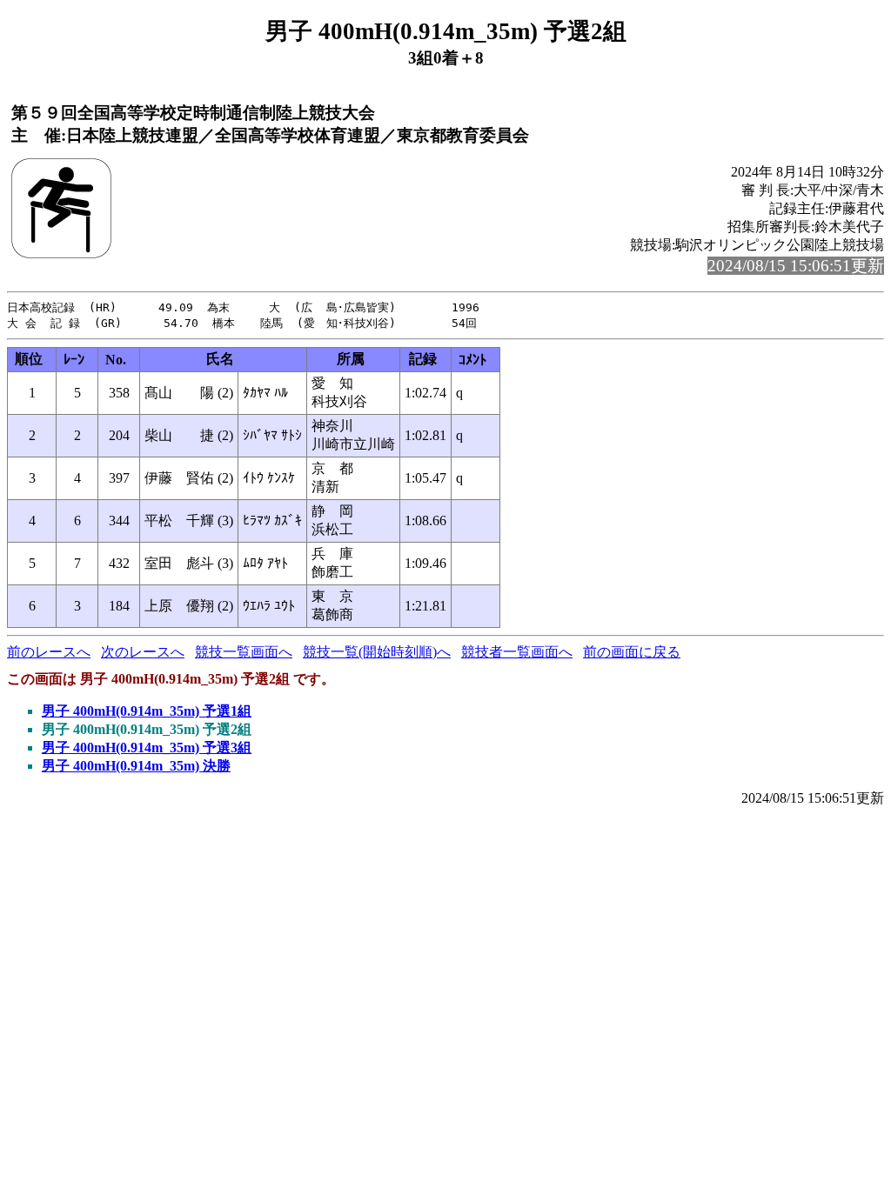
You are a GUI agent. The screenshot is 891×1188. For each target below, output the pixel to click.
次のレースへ (142, 651)
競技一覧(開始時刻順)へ (377, 651)
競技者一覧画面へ (517, 651)
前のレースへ (48, 651)
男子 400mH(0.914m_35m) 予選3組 (146, 747)
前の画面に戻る (631, 651)
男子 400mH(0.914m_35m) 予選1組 (146, 711)
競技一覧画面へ (243, 651)
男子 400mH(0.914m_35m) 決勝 (136, 765)
